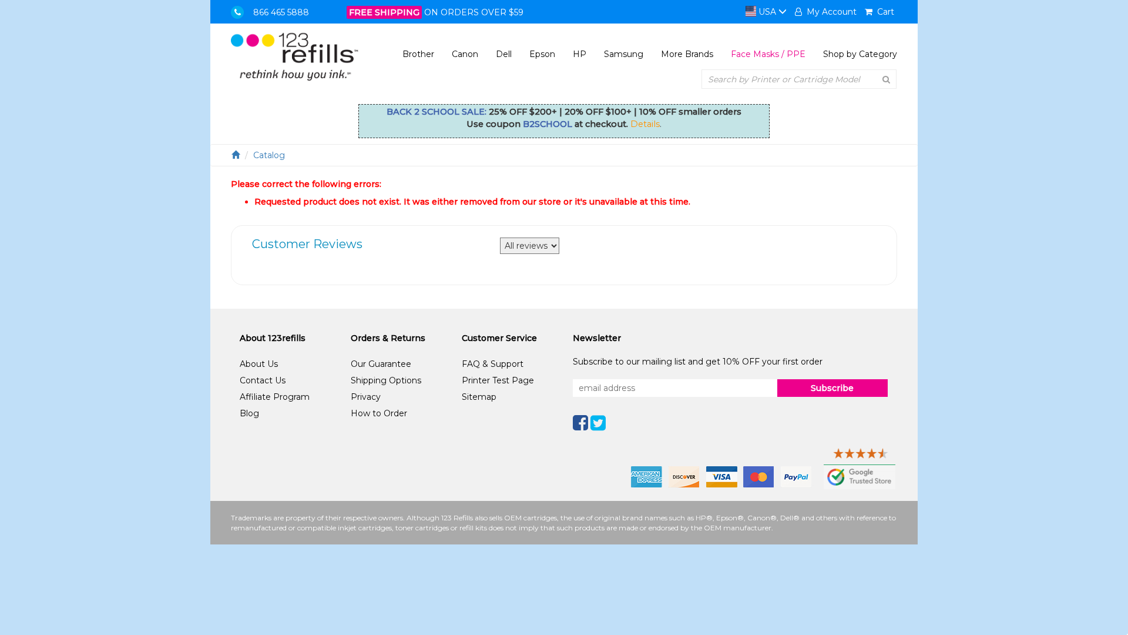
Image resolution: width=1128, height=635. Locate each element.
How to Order (379, 413)
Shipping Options (386, 380)
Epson (542, 54)
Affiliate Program (275, 397)
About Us (259, 364)
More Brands (687, 54)
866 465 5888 (281, 12)
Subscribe (832, 388)
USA (767, 11)
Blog (249, 413)
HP (579, 54)
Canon (465, 54)
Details (645, 124)
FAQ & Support (492, 364)
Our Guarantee (381, 364)
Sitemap (479, 397)
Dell (504, 54)
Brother (418, 54)
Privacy (366, 397)
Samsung (623, 54)
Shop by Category (860, 54)
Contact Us (263, 380)
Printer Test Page (498, 380)
